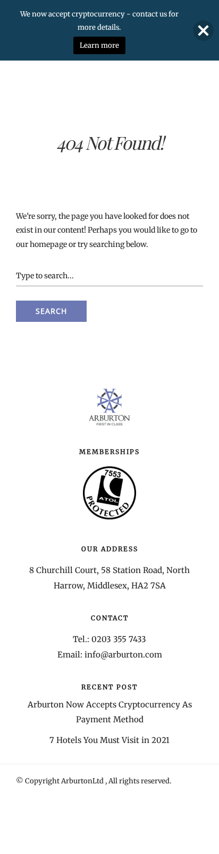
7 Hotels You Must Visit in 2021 (109, 740)
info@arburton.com (123, 655)
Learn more (99, 45)
